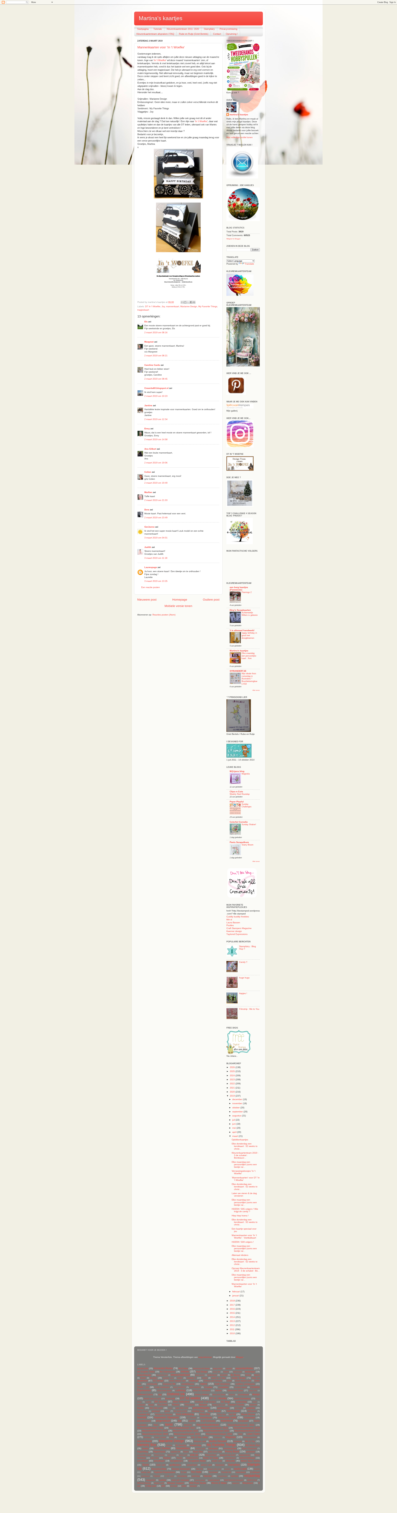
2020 (232, 1092)
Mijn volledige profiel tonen (239, 137)
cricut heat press (164, 1390)
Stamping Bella (159, 1469)
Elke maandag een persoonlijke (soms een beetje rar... (244, 1164)
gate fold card (182, 1408)
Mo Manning (181, 1445)
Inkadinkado (206, 1417)
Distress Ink (176, 1394)
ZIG (163, 1486)
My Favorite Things (207, 306)
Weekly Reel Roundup (240, 794)
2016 (232, 1309)
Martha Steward (217, 1441)
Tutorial (156, 1476)
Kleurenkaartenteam (208, 1424)
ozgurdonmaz (205, 1357)
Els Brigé (225, 1402)
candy (204, 1378)
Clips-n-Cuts (236, 791)
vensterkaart (222, 1476)
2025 (232, 1071)
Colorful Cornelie (239, 822)
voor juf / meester (180, 1480)
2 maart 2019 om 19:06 (155, 463)
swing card (145, 1472)
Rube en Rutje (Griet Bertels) (193, 34)
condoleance (187, 1384)
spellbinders (175, 1465)
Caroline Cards (152, 365)
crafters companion (245, 1384)
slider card (160, 1465)
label (240, 1434)
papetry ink (175, 1452)
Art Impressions (167, 1372)
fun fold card (156, 1408)
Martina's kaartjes (160, 18)
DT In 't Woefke (152, 306)
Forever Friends (236, 1405)
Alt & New (183, 1368)
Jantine (148, 405)
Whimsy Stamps (144, 1483)
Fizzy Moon (190, 1405)
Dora (146, 510)
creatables (223, 1387)
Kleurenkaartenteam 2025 (187, 1434)
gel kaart (239, 1408)
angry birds (217, 1368)
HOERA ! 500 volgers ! (243, 1242)
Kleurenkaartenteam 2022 (216, 1431)
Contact (217, 34)
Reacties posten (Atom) (164, 615)
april (234, 1132)
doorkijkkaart (243, 1395)
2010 (232, 1333)
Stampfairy (209, 29)
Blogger (239, 1357)
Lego (172, 1437)
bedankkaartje (144, 1375)
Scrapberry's (176, 1461)
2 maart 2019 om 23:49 (155, 517)
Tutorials (157, 29)
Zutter (184, 1486)
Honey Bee (221, 1414)
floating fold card (218, 1405)
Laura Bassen (233, 922)
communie (152, 1384)
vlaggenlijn (150, 1480)
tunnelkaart (145, 1476)
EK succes (161, 1401)
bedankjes (250, 1372)
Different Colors (145, 1394)
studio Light (240, 1468)
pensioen (250, 1452)
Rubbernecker (192, 1458)
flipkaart (203, 1405)
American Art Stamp (201, 1368)
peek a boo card (215, 1452)
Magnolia (246, 774)
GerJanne (149, 527)
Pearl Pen (198, 1452)
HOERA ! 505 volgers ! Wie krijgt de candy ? (245, 1210)
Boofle (143, 1378)
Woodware (248, 1483)
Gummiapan (233, 1410)
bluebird (223, 1375)
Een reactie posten (150, 587)
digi (160, 1394)
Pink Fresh (172, 1455)
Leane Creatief (160, 1437)
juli (234, 1120)
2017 (232, 1305)
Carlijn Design (239, 1378)
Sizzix (145, 1464)
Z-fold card (150, 1486)
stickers (227, 1469)
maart (235, 1136)
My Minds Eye (253, 1445)
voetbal (162, 1480)
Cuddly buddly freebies (237, 917)
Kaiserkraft (227, 1420)
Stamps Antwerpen (181, 1469)
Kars (156, 1425)
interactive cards (227, 1417)
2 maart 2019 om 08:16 (155, 332)
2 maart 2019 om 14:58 (155, 439)
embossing (241, 1402)
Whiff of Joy (252, 1480)
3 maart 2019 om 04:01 (155, 538)
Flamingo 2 (247, 592)
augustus (237, 1116)
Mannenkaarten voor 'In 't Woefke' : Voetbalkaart (244, 1236)
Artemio (185, 1371)
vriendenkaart (200, 1480)
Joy (163, 306)
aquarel (229, 1368)
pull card (154, 1458)
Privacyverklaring (228, 29)
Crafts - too (143, 1387)
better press (199, 1375)
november (237, 1103)
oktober (236, 1107)
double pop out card (152, 1399)
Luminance (218, 1437)
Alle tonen (256, 690)
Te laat (183, 1472)
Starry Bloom (247, 845)
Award (226, 1372)
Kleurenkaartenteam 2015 (241, 1425)
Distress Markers (202, 1395)
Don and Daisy (218, 1395)
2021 (232, 1088)
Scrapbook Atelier (197, 1461)
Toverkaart (213, 1472)
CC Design (158, 1381)
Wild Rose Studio (197, 1483)
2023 (232, 1079)
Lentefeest (182, 1437)
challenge (193, 1381)
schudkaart (142, 1461)
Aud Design (201, 1372)
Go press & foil (180, 1411)
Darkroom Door (235, 1390)
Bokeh (257, 1375)
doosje (256, 1394)
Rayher (167, 1458)
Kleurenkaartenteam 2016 (150, 1428)
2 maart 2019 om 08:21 (155, 355)
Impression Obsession (166, 1417)
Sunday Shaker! (249, 824)
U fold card (169, 1476)
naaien (145, 1448)
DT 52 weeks (190, 1398)
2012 (232, 1325)
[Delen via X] (188, 302)
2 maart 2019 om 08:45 (155, 379)
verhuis (234, 1476)
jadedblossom (144, 1421)
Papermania (159, 1452)
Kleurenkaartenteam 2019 (247, 1428)
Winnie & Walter (219, 1483)
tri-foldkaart (255, 1472)
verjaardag (252, 1476)
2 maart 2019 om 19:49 (155, 483)
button (180, 1378)
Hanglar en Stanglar (164, 1414)
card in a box (218, 1378)
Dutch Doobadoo (242, 1398)
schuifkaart (159, 1461)
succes (257, 1469)
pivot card (183, 1455)
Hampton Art (143, 1414)
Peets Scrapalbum (239, 842)
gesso (167, 1411)
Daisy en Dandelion (201, 1390)
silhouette (230, 1461)
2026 (232, 1067)
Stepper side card (214, 1469)
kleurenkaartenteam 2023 (247, 1431)
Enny (147, 428)
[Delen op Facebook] (191, 302)
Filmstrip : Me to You (249, 1009)
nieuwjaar (213, 1448)
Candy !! (243, 962)
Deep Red (253, 1390)
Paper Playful (237, 802)
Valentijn (207, 1476)
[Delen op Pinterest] (194, 302)
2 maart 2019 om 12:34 (155, 419)
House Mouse (248, 1414)
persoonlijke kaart (144, 1455)
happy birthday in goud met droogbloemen (249, 635)
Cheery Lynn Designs (213, 1381)
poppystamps (244, 1455)
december (237, 1099)
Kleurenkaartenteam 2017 (182, 1428)
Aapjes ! (243, 993)
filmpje (151, 1405)
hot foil (232, 1414)
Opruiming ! (232, 34)
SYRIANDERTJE (238, 671)
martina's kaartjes (239, 114)
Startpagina (143, 29)
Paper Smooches (249, 1448)
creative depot (240, 1387)
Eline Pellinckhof (181, 1402)
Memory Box (146, 1445)
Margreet (149, 342)
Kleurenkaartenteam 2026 (219, 1434)
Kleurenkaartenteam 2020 (154, 1431)
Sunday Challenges (247, 805)
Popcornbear (210, 1455)
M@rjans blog (237, 771)
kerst (169, 1424)
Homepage (179, 599)
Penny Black (232, 1451)
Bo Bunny (235, 1375)
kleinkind (188, 1425)
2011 (232, 1329)
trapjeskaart (143, 310)
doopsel (232, 1395)
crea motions (195, 1387)
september (237, 1111)
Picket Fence (159, 1455)
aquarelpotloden (244, 1368)
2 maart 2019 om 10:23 (155, 396)
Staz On (199, 1469)
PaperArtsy (142, 1452)
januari (236, 1295)
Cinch (229, 1381)
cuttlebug (180, 1390)
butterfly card (168, 1378)
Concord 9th (169, 1384)
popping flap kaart (227, 1455)
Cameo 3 (191, 1378)
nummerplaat (229, 1448)
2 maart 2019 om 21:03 (155, 500)
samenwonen (230, 1458)
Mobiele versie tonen (178, 606)
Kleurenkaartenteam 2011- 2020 (183, 29)
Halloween (252, 1411)
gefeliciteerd (223, 1408)
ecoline (148, 1402)
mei (234, 1128)
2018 (232, 1301)
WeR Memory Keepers (234, 1480)
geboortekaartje (201, 1407)
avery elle (216, 1372)
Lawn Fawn (253, 1433)
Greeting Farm (198, 1411)
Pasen (186, 1452)
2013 (232, 1321)
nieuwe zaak (200, 1448)
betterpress (212, 1375)
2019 (232, 1096)
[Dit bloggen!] (185, 302)
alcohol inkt (142, 1368)
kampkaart (243, 1421)
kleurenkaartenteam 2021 (185, 1431)
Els (146, 322)
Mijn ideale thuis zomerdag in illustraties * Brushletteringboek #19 (249, 678)
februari (236, 1291)
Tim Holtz (196, 1472)
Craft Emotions (222, 1384)
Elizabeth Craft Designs (205, 1402)
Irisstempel (249, 1417)
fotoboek (253, 1405)
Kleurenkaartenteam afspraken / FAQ (155, 34)
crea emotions (179, 1387)
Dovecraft (170, 1398)
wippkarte (235, 1483)
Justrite (192, 1421)
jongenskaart (163, 1420)
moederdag (195, 1445)
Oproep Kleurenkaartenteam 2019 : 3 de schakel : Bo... (246, 1269)
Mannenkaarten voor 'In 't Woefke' (161, 47)
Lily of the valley (199, 1437)
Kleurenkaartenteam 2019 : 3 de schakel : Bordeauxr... (245, 1155)
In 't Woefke (160, 60)
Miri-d (229, 919)
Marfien (148, 492)
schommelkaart (247, 1458)
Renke (179, 1458)
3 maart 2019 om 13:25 (155, 581)
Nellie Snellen (162, 1448)
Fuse (170, 1408)
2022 (232, 1083)
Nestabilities (183, 1448)
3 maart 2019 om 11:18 (155, 558)
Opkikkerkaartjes (240, 1140)
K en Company (208, 1421)
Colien (147, 472)
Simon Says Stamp (250, 1461)
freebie (140, 1408)
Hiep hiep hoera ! (240, 1215)
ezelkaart (141, 1405)
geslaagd (156, 1411)
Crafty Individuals (162, 1387)
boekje (248, 1375)
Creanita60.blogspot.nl (156, 388)
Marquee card (200, 1441)
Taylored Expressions (237, 934)
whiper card (159, 1483)
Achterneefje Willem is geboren (250, 613)
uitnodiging (182, 1476)
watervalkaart (214, 1480)
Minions (169, 1445)
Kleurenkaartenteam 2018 (215, 1428)
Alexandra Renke (163, 1368)
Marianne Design (188, 306)
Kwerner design (234, 931)
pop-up (194, 1454)
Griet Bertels (214, 1411)
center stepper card (177, 1381)
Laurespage (150, 567)
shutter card (217, 1461)
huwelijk (141, 1417)
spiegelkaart (192, 1465)
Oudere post (211, 599)
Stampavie (219, 1465)
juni (234, 1124)
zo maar (173, 1486)
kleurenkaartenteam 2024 (155, 1434)
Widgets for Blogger (233, 239)
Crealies (208, 1387)
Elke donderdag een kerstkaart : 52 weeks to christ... (244, 1146)
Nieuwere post (146, 599)
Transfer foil (226, 1472)
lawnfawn (147, 1437)
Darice (218, 1390)
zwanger (193, 1486)
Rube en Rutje (210, 1458)
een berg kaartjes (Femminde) (239, 588)
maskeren (237, 1441)
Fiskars (175, 1405)
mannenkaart (172, 306)
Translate (249, 264)
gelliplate (250, 1408)
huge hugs (244, 978)
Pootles (230, 925)
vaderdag (196, 1476)
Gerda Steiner (142, 1411)
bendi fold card (161, 1375)
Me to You (250, 1441)
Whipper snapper (175, 1483)
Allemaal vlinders (240, 1255)
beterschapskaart (180, 1374)
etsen (255, 1402)
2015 (232, 1313)
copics (203, 1383)
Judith (147, 547)
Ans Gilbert (150, 449)
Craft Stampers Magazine (239, 928)
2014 (232, 1317)
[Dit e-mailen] (182, 302)
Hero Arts (205, 1414)
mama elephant (250, 1437)
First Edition (163, 1405)
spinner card (206, 1465)
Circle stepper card (243, 1381)
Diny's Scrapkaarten (240, 610)
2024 (232, 1075)
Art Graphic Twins (146, 1372)
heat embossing (185, 1414)
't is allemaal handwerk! (242, 630)
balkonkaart (237, 1372)
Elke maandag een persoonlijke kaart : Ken (249, 655)
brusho (153, 1378)
